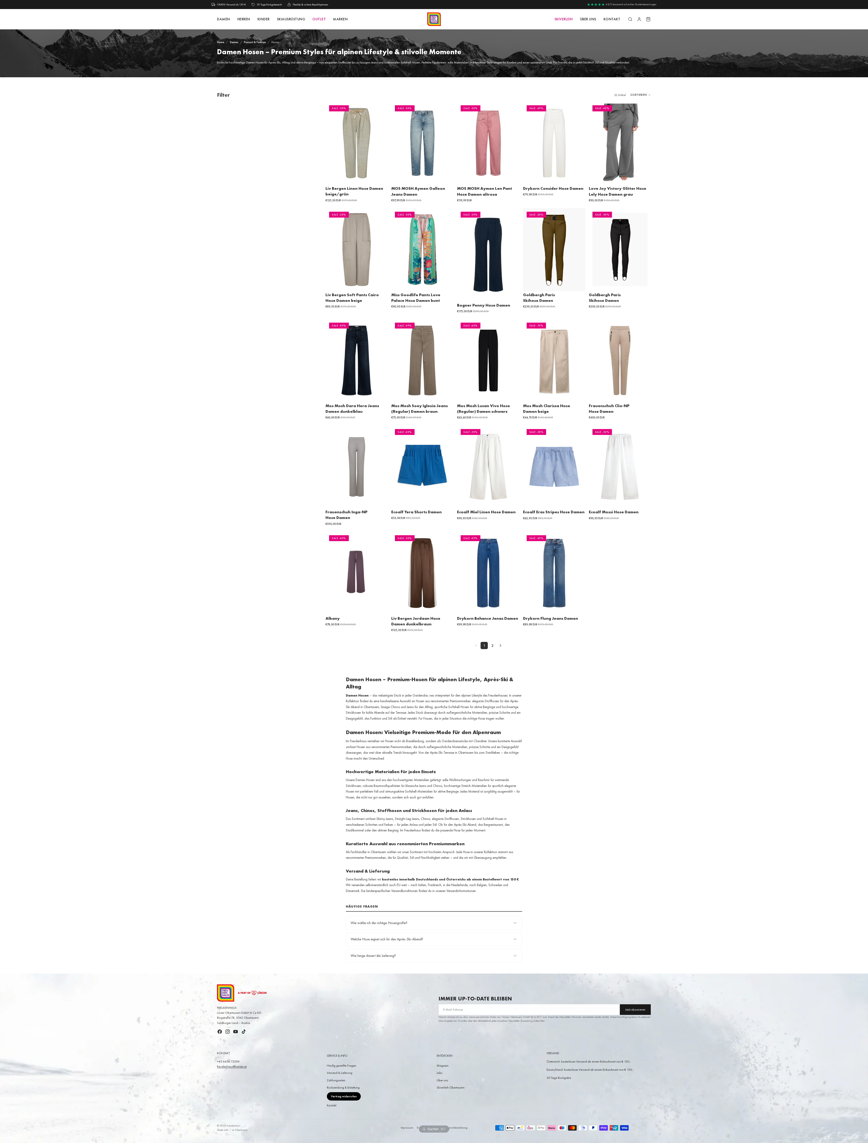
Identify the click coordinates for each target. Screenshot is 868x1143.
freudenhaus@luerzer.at (232, 1066)
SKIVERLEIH (563, 19)
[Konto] (639, 19)
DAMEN (223, 19)
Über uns (588, 19)
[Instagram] (227, 1031)
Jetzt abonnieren (635, 1010)
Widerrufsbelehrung (455, 1127)
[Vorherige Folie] (398, 143)
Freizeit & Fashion (255, 42)
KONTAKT (612, 19)
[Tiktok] (243, 1031)
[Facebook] (219, 1031)
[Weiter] (500, 645)
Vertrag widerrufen (344, 1096)
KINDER (263, 19)
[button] (640, 95)
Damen (234, 42)
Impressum (407, 1127)
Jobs (439, 1073)
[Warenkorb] (648, 19)
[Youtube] (235, 1031)
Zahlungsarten (336, 1080)
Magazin (442, 1065)
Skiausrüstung (291, 19)
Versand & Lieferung (339, 1073)
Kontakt (331, 1105)
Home (220, 42)
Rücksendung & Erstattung (343, 1087)
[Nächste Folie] (446, 143)
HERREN (243, 19)
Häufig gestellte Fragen (341, 1065)
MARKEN (340, 19)
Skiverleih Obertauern (451, 1087)
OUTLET (319, 19)
